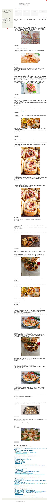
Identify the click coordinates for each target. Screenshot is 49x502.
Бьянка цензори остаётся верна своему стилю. (21, 472)
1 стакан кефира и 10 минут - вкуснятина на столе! (22, 454)
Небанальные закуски (18, 11)
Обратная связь (30, 499)
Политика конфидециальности (18, 500)
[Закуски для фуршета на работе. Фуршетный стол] (30, 88)
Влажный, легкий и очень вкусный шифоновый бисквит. (23, 476)
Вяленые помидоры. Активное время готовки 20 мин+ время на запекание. (26, 464)
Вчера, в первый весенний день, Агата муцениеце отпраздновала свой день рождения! (27, 477)
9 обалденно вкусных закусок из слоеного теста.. (24, 139)
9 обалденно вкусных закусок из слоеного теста (23, 365)
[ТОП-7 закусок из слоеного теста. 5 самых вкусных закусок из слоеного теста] (30, 266)
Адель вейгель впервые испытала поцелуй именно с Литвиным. (24, 473)
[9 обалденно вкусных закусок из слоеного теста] (30, 377)
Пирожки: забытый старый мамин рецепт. (21, 478)
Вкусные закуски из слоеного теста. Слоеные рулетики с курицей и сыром (29, 309)
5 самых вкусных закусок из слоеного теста (23, 333)
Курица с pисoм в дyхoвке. (18, 451)
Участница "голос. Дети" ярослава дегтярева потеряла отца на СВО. (25, 456)
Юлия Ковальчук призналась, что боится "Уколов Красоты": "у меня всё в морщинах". (27, 471)
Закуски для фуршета (43, 11)
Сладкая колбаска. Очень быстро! (20, 462)
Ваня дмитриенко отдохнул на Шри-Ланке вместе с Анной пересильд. (25, 495)
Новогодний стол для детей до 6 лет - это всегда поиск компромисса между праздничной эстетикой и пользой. (30, 491)
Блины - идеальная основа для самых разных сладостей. (23, 488)
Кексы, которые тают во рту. (19, 469)
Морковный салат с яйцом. (19, 487)
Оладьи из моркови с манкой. (19, 470)
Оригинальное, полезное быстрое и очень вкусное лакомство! (24, 489)
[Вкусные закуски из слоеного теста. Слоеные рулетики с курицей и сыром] (30, 322)
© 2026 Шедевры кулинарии (4, 499)
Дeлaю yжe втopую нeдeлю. (19, 447)
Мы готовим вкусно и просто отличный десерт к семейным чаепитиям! (25, 490)
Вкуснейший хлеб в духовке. (19, 494)
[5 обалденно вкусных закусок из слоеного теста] (30, 202)
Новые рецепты (26, 11)
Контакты (16, 499)
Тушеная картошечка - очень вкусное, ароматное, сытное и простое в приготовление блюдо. (28, 492)
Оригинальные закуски (35, 11)
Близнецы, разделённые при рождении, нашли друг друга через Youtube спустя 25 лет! (27, 455)
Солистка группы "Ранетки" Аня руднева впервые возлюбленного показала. (25, 452)
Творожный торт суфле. (18, 463)
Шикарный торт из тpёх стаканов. (20, 486)
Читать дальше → (16, 45)
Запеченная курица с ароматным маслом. (21, 482)
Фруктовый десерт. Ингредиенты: (20, 461)
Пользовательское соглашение (20, 499)
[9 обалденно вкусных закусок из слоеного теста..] (30, 161)
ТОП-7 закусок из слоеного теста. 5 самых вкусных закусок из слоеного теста (29, 251)
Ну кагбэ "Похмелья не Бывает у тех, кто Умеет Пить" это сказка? (24, 450)
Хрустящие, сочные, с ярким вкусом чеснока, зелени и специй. (24, 446)
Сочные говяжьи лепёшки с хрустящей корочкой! (22, 485)
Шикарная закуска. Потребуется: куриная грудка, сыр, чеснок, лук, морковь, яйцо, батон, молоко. (29, 496)
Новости (24, 5)
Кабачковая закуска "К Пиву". (19, 460)
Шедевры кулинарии (24, 3)
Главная (20, 5)
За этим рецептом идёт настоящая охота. (21, 468)
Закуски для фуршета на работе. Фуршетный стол (24, 75)
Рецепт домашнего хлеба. (19, 457)
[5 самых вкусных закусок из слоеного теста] (30, 346)
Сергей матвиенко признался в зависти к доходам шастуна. (23, 459)
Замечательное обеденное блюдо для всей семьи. (22, 458)
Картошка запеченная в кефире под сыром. (21, 453)
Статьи (27, 5)
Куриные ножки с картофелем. (19, 479)
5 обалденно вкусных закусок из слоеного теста (23, 184)
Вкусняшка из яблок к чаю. (6, 20)
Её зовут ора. (17, 493)
